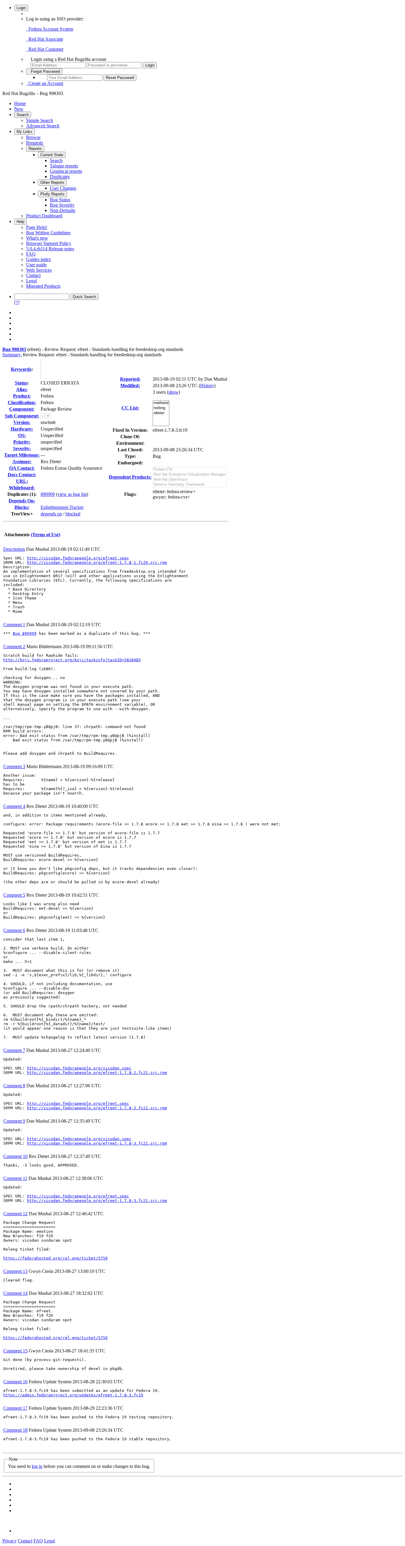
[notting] (161, 408)
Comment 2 (14, 646)
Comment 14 (15, 1293)
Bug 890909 (24, 633)
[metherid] (161, 403)
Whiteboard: (22, 487)
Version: (21, 422)
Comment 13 (15, 1271)
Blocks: (22, 507)
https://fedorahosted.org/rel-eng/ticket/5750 (55, 1258)
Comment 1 (14, 624)
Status (21, 382)
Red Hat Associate (44, 39)
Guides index (38, 259)
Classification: (22, 402)
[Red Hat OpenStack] (189, 479)
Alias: (22, 389)
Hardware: (22, 428)
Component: (21, 409)
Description (14, 549)
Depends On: (22, 500)
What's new (37, 237)
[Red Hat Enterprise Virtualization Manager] (189, 474)
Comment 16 (15, 1381)
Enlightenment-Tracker (62, 507)
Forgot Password (44, 71)
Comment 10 (15, 1156)
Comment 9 (14, 1120)
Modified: (130, 385)
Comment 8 (14, 1085)
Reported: (130, 379)
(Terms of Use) (45, 534)
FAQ (31, 254)
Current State (51, 155)
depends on (51, 513)
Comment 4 (14, 806)
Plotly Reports (52, 194)
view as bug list (72, 494)
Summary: (12, 354)
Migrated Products (43, 286)
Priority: (22, 441)
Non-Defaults (62, 210)
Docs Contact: (22, 474)
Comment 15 (15, 1350)
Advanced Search (42, 125)
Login (21, 8)
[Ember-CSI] (189, 469)
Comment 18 (15, 1430)
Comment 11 (15, 1178)
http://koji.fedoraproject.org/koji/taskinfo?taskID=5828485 (72, 660)
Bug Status (60, 199)
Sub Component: (22, 415)
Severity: (22, 448)
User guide (36, 264)
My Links (24, 131)
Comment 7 (14, 1050)
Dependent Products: (130, 477)
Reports (35, 148)
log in (37, 1466)
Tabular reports (64, 165)
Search (23, 115)
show (173, 392)
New (18, 108)
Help (20, 221)
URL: (22, 481)
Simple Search (39, 120)
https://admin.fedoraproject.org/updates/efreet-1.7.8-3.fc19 (73, 1395)
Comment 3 (14, 766)
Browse (33, 137)
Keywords (21, 369)
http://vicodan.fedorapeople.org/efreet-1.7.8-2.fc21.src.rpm (97, 1072)
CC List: (130, 407)
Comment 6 (14, 930)
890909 (48, 494)
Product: (22, 395)
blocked (73, 513)
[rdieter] (161, 413)
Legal (31, 280)
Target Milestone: (21, 455)
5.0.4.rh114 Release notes (50, 248)
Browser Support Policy (48, 243)
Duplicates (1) (21, 494)
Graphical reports (66, 171)
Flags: (130, 494)
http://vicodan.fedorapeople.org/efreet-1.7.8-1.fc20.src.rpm (97, 562)
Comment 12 (15, 1213)
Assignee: (21, 461)
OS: (22, 435)
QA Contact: (22, 468)
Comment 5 (14, 895)
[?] (16, 302)
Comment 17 (15, 1408)
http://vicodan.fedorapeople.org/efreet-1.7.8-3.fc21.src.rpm (97, 1143)
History (207, 385)
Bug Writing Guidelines (48, 232)
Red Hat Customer (44, 49)
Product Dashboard (44, 215)
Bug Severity (62, 205)
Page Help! (36, 227)
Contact (33, 275)
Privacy (9, 1540)
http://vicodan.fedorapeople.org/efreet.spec (78, 558)
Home (20, 103)
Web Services (39, 270)
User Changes (63, 188)
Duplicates (60, 176)
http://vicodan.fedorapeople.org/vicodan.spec (79, 1068)
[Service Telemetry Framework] (189, 484)
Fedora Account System (49, 28)
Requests (34, 142)
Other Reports (52, 182)
